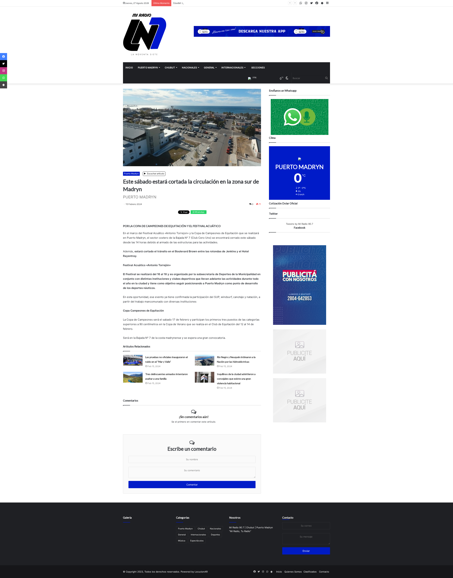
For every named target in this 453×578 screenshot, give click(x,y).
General (209, 67)
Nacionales (189, 67)
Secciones (258, 67)
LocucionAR (201, 571)
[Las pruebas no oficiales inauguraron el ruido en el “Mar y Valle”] (133, 360)
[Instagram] (3, 70)
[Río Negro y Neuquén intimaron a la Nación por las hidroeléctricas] (204, 360)
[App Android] (3, 84)
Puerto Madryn (148, 67)
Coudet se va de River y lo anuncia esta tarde (198, 3)
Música (181, 540)
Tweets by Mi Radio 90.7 (299, 223)
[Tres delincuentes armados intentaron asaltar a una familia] (133, 377)
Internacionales (232, 67)
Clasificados (310, 571)
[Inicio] (144, 34)
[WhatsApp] (3, 77)
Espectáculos (196, 540)
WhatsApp (199, 212)
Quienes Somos (293, 571)
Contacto (287, 517)
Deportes (215, 534)
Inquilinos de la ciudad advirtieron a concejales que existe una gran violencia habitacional (236, 379)
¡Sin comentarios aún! (194, 417)
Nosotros (234, 517)
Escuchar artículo (155, 173)
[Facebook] (3, 56)
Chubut (170, 67)
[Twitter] (3, 63)
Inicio (129, 67)
